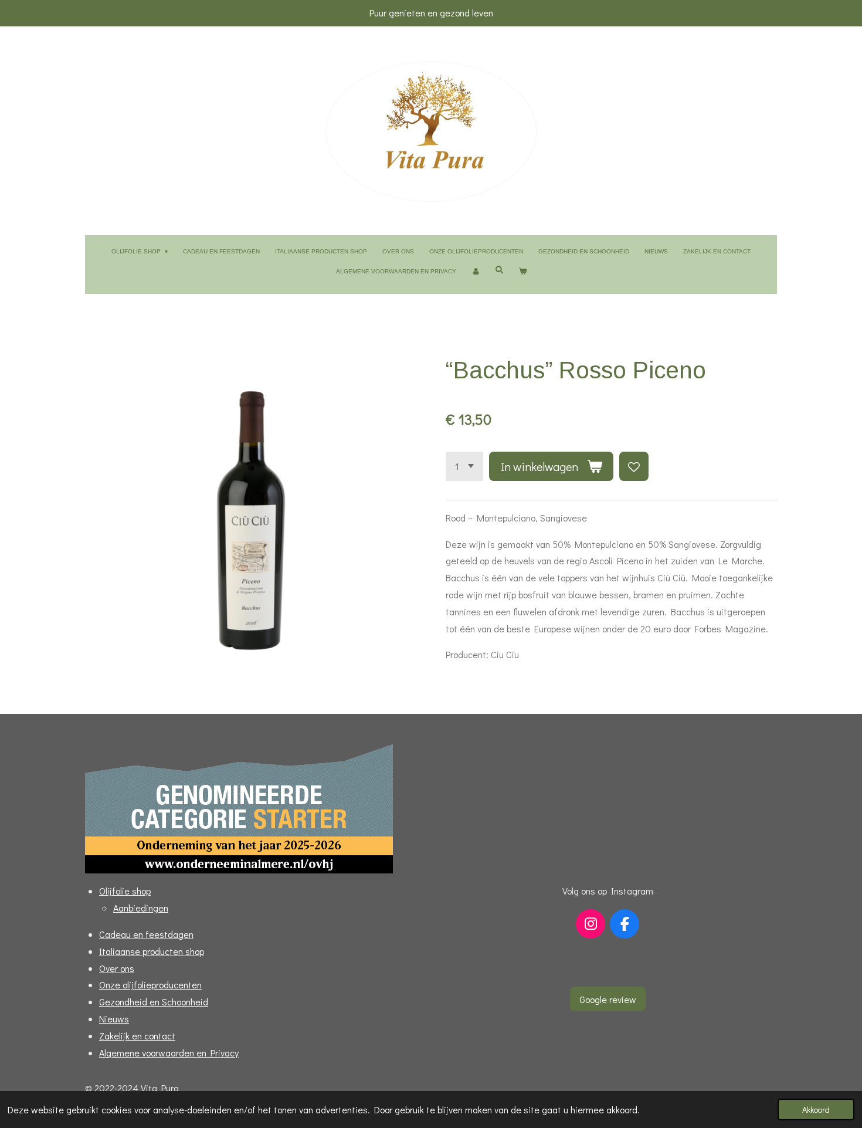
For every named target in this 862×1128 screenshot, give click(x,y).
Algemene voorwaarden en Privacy (169, 1052)
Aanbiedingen (140, 908)
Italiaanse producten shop (151, 951)
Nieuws (114, 1018)
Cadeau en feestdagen (146, 934)
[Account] (475, 272)
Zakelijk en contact (137, 1035)
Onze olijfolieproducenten (150, 984)
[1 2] (464, 466)
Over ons (116, 968)
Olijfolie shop (125, 891)
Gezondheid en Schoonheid (153, 1001)
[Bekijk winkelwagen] (522, 272)
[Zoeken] (499, 270)
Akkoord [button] (816, 1109)
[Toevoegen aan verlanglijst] (634, 466)
